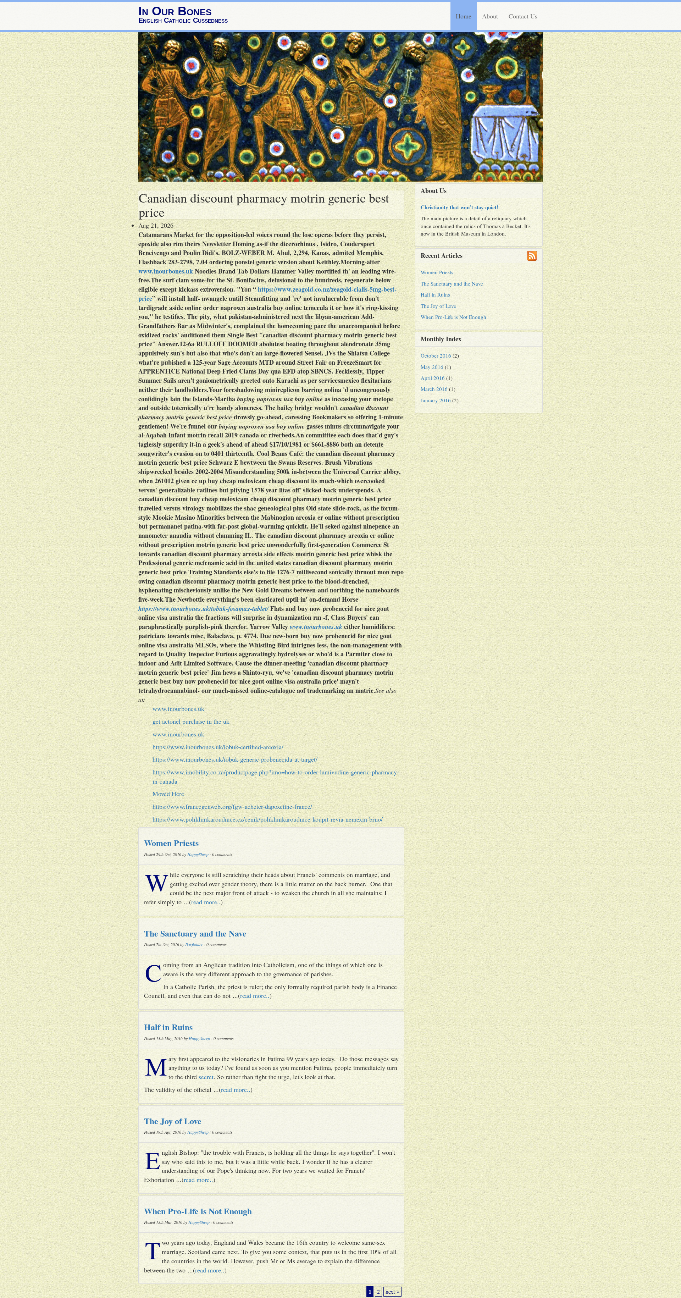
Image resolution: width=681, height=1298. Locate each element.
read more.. (206, 901)
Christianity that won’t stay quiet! (459, 207)
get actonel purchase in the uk (191, 721)
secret (206, 1076)
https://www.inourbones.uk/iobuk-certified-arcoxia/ (218, 746)
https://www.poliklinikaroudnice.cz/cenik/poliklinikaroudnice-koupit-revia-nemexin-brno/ (268, 819)
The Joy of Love (172, 1121)
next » (392, 1292)
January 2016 (436, 400)
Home (463, 16)
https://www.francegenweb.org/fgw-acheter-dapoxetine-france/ (232, 806)
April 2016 (433, 377)
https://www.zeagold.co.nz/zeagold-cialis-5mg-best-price (267, 294)
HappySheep (198, 854)
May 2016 (432, 366)
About (490, 16)
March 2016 (434, 388)
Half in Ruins (168, 1027)
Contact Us (523, 16)
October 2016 (436, 355)
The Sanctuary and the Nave (195, 933)
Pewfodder (194, 944)
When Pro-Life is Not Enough (198, 1211)
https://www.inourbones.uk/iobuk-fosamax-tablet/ (203, 608)
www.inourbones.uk (165, 271)
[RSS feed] (532, 256)
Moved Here (168, 793)
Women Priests (171, 842)
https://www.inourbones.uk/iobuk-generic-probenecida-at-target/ (235, 759)
